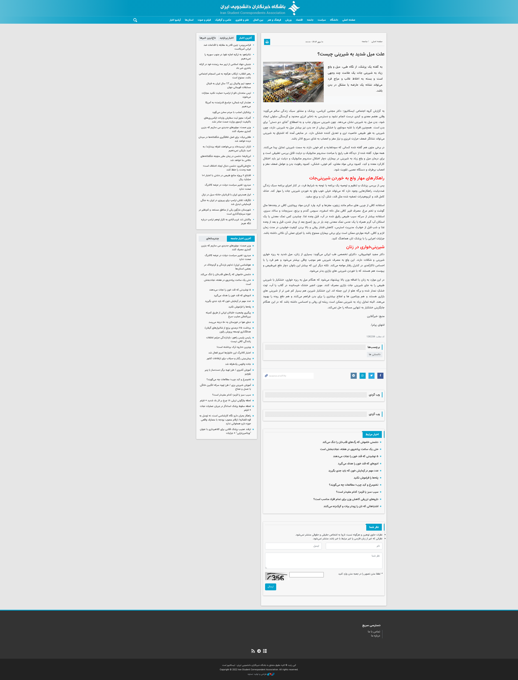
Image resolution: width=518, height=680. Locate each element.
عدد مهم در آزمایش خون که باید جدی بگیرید (353, 470)
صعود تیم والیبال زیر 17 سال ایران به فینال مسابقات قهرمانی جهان (228, 85)
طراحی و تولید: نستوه (257, 674)
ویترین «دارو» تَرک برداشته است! (234, 347)
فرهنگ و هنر (274, 20)
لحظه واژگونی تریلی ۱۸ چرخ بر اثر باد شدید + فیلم (225, 401)
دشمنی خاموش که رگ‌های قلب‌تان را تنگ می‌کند (350, 442)
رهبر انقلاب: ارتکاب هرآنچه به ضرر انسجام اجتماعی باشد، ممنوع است (225, 76)
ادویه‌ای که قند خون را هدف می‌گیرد (358, 463)
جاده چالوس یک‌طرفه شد (238, 364)
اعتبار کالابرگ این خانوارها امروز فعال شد (229, 353)
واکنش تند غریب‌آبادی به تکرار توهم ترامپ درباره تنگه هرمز (226, 222)
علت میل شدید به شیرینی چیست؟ (350, 54)
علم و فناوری (242, 20)
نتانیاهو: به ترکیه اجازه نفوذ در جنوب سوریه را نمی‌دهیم (228, 57)
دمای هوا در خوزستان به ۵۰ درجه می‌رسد (230, 322)
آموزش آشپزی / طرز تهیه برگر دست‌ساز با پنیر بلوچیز (228, 372)
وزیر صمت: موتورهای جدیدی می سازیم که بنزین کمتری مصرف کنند (226, 129)
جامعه (310, 20)
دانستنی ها (374, 354)
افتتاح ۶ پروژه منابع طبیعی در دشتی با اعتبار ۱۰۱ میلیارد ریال (226, 177)
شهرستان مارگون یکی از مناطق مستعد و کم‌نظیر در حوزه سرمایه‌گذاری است (225, 212)
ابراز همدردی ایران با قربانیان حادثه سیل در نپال (226, 195)
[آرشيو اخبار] (264, 651)
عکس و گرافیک (223, 20)
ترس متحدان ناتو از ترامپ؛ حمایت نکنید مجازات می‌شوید (226, 95)
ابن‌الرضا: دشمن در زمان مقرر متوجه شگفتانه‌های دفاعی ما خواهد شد (226, 158)
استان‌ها (189, 20)
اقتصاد (299, 20)
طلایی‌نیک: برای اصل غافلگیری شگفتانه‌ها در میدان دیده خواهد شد (224, 139)
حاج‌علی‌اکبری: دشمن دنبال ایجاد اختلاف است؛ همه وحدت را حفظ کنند (227, 168)
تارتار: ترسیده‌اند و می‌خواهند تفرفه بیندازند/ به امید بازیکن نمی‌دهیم (227, 149)
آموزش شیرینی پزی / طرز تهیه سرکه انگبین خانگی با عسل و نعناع (225, 387)
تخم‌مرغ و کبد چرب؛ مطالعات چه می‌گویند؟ (353, 485)
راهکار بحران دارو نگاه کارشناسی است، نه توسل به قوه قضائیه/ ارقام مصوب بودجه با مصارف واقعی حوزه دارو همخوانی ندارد (225, 420)
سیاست (322, 20)
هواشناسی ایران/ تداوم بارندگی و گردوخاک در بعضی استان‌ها (227, 267)
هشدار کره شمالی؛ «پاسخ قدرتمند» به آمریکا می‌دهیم (228, 105)
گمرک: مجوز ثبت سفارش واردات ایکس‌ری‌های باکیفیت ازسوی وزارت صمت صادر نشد (227, 120)
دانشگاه (334, 20)
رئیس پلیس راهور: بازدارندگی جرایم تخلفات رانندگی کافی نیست (228, 340)
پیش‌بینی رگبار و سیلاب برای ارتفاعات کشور (229, 358)
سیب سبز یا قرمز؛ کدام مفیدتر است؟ (357, 492)
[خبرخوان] (253, 651)
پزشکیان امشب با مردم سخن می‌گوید (231, 112)
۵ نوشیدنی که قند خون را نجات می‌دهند (355, 456)
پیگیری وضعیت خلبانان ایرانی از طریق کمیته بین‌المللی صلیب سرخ (228, 315)
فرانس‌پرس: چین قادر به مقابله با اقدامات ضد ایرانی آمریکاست (227, 47)
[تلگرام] (258, 651)
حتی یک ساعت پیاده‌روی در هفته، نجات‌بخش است (349, 449)
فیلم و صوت (204, 20)
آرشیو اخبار (175, 20)
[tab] (245, 38)
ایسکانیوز (349, 111)
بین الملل (258, 20)
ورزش (288, 20)
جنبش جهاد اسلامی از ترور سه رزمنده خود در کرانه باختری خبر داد (225, 66)
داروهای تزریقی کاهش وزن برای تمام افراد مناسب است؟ (345, 499)
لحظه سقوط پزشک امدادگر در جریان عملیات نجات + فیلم (225, 408)
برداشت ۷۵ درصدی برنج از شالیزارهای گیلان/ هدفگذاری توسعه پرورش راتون (228, 330)
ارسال (271, 587)
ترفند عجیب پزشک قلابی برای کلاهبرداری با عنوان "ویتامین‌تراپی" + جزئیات (225, 431)
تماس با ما (374, 632)
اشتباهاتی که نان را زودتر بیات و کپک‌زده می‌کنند (351, 506)
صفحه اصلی (348, 20)
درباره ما (375, 636)
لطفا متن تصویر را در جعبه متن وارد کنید (360, 574)
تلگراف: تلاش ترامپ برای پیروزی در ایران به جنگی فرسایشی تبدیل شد (226, 202)
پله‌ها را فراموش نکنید (366, 478)
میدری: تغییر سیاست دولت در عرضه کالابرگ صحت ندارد (228, 187)
